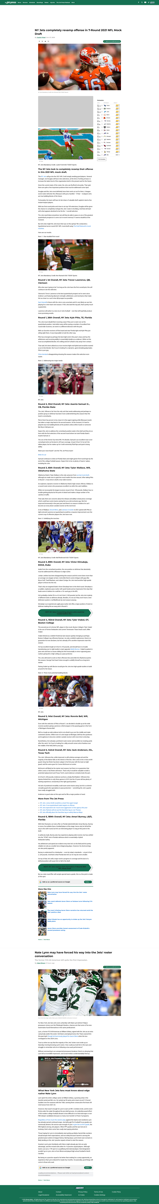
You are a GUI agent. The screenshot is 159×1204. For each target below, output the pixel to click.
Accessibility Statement (64, 1195)
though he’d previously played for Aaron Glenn (63, 1036)
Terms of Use (98, 1192)
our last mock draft (83, 475)
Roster (46, 2)
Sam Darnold (42, 302)
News (19, 2)
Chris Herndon (43, 354)
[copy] (48, 41)
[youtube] (145, 2)
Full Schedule (101, 159)
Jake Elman (41, 963)
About (40, 1192)
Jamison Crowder (68, 510)
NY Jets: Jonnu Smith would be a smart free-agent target (59, 803)
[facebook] (138, 2)
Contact (58, 1192)
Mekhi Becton (75, 649)
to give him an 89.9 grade (81, 1124)
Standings (40, 2)
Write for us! (42, 455)
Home (40, 939)
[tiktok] (148, 2)
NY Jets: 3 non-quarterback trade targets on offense (57, 805)
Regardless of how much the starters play (52, 1120)
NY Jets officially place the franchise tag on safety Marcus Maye (61, 812)
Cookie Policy (116, 1192)
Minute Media (29, 1199)
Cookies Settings (99, 1195)
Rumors (25, 2)
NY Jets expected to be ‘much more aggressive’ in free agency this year (63, 808)
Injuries (52, 2)
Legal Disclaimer (43, 1195)
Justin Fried (41, 37)
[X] (142, 2)
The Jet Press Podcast (63, 2)
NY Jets (43, 176)
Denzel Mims (54, 510)
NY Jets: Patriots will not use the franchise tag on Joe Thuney (60, 810)
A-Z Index (81, 1195)
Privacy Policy (82, 1192)
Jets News (47, 939)
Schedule (32, 2)
